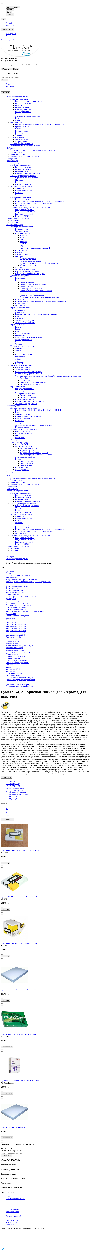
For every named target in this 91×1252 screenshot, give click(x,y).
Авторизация (11, 36)
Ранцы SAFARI (21, 468)
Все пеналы (15, 222)
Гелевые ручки (21, 250)
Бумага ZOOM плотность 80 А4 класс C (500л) (20, 897)
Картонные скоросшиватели (21, 144)
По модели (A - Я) (13, 796)
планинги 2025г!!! (13, 669)
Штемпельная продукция (30, 384)
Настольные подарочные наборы (28, 374)
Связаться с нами (13, 1220)
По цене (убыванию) (14, 790)
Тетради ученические (23, 423)
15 (7, 807)
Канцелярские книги (23, 110)
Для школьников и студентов (17, 218)
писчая (8, 667)
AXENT (23, 237)
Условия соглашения (14, 1201)
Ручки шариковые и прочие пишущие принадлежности (32, 150)
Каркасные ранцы (27, 450)
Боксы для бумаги (22, 367)
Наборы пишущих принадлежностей (35, 248)
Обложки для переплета (25, 393)
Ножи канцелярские (23, 191)
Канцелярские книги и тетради (27, 173)
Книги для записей (23, 112)
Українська (10, 25)
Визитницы (20, 278)
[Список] (2, 803)
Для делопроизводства (19, 276)
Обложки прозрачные (28, 397)
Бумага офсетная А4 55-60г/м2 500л (15, 1127)
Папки (17, 280)
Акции (10, 148)
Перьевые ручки (21, 229)
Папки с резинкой (27, 286)
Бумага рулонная (17, 137)
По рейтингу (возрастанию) (17, 794)
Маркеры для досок (28, 259)
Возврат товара (12, 1222)
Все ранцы (14, 220)
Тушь (17, 361)
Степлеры (19, 195)
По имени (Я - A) (13, 786)
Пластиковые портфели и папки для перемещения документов (40, 201)
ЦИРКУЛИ (19, 363)
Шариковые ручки (22, 233)
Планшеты (19, 299)
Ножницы (19, 193)
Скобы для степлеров (23, 340)
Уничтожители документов (26, 404)
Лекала (18, 350)
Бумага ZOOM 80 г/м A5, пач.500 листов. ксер (20, 850)
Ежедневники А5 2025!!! (16, 624)
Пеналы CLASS (26, 461)
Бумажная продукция (19, 99)
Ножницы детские (22, 419)
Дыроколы (19, 188)
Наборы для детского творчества (28, 416)
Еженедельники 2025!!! (24, 214)
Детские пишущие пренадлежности (24, 156)
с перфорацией (21, 142)
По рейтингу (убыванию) (16, 792)
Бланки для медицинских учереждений (31, 101)
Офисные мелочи (17, 325)
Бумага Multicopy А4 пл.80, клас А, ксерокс (18, 1034)
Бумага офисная (21, 171)
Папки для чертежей (23, 355)
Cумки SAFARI (21, 444)
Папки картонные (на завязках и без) (25, 146)
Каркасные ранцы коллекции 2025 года (36, 455)
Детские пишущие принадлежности (25, 429)
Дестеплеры (20, 310)
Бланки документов (23, 103)
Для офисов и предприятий (17, 163)
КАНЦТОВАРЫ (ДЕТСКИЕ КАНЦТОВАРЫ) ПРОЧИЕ (38, 410)
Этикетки (19, 135)
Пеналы (18, 459)
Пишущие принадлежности (21, 227)
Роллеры (18, 252)
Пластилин (19, 421)
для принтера (11, 614)
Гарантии (10, 10)
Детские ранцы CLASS (24, 446)
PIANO (23, 244)
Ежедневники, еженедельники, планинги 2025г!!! (30, 208)
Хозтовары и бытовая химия (17, 472)
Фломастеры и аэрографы (25, 269)
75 (7, 813)
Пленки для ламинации (24, 399)
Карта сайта (10, 1225)
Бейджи (18, 327)
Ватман (18, 129)
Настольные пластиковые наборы (28, 372)
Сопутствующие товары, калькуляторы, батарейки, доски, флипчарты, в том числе (48, 376)
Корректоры (20, 335)
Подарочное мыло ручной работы (19, 686)
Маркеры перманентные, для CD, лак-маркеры (39, 263)
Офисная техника (17, 387)
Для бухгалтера (12, 161)
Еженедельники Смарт (15, 637)
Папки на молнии (27, 282)
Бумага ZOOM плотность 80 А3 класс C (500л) (20, 943)
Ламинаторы (20, 391)
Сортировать (6, 777)
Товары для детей (13, 406)
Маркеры (19, 180)
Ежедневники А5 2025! (24, 210)
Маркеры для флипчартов (30, 261)
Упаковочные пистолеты (25, 323)
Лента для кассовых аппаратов (27, 116)
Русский (9, 23)
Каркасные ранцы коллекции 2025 (34, 453)
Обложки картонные (28, 395)
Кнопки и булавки (22, 333)
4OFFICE (23, 235)
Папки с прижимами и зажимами (33, 284)
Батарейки (24, 378)
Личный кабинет (12, 1210)
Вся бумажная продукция (20, 165)
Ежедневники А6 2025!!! (25, 212)
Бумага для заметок (23, 107)
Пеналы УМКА (26, 465)
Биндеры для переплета (24, 389)
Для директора (12, 159)
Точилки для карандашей (25, 321)
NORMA (23, 242)
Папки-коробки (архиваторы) (32, 295)
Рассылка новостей (13, 1216)
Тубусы (18, 359)
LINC (22, 240)
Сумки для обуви (17, 440)
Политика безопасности (15, 1199)
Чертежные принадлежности (22, 346)
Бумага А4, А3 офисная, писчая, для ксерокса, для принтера (39, 124)
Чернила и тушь (21, 231)
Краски (18, 412)
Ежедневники (16, 152)
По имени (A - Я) (13, 784)
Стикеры (18, 120)
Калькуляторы (25, 380)
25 (7, 809)
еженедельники (12, 643)
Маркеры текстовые (28, 265)
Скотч (17, 342)
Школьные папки (22, 427)
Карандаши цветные (23, 431)
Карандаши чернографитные (27, 178)
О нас (9, 12)
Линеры (18, 267)
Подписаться (6, 1155)
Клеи (17, 331)
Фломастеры (20, 438)
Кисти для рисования (23, 433)
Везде (8, 84)
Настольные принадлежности (22, 365)
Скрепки (18, 344)
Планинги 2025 (12, 639)
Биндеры (18, 329)
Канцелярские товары (14, 225)
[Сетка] (4, 803)
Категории (10, 86)
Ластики (18, 348)
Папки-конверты (22, 199)
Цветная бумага (21, 131)
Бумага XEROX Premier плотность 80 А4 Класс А (21, 1081)
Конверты (19, 114)
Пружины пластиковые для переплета (30, 401)
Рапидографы (20, 357)
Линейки (19, 352)
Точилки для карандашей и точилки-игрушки (33, 425)
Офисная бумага (17, 122)
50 (7, 811)
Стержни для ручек (23, 184)
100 (7, 815)
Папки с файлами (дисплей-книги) (34, 289)
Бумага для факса (22, 127)
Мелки (18, 436)
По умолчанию (12, 781)
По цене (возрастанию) (15, 788)
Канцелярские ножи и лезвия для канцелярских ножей (37, 314)
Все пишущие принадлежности (23, 176)
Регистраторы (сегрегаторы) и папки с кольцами (35, 203)
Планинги (19, 118)
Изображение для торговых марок (19, 646)
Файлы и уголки (22, 205)
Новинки (9, 665)
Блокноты (19, 105)
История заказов (12, 1212)
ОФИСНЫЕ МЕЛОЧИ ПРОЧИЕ (28, 338)
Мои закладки (11, 1214)
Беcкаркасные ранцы (28, 448)
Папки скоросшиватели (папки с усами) (36, 291)
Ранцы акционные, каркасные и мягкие (22, 580)
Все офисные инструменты (21, 186)
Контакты (10, 15)
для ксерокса (11, 599)
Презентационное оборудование (33, 382)
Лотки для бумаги (22, 370)
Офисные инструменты (20, 308)
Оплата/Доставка (13, 7)
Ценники (19, 133)
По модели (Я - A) (13, 799)
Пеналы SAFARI (27, 463)
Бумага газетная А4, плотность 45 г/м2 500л (18, 990)
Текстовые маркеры (18, 154)
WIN (22, 246)
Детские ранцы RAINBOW (26, 457)
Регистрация (11, 34)
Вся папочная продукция (20, 197)
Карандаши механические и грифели (30, 274)
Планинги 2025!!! (22, 216)
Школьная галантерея (19, 442)
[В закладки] (2, 907)
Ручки (17, 182)
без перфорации (21, 139)
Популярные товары (14, 673)
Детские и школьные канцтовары (23, 408)
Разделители (20, 303)
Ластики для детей (22, 414)
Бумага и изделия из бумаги (17, 97)
